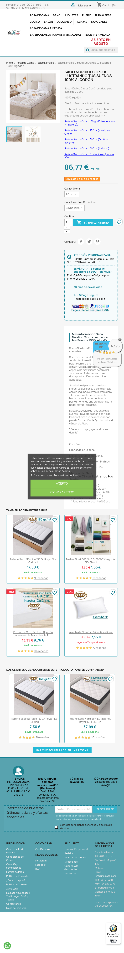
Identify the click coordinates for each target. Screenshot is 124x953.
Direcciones (71, 861)
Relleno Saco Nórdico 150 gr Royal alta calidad (33, 561)
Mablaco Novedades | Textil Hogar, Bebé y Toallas (18, 896)
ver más (111, 365)
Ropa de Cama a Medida (46, 28)
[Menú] (119, 925)
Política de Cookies (16, 884)
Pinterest (97, 241)
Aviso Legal (12, 888)
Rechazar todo (62, 492)
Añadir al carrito (93, 222)
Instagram (40, 860)
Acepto (62, 483)
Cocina (35, 22)
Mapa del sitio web (16, 907)
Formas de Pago (15, 871)
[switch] (113, 941)
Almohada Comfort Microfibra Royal (91, 632)
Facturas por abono (75, 857)
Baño (57, 15)
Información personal (76, 849)
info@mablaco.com (105, 875)
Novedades (99, 22)
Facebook (40, 864)
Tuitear (89, 241)
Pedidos (68, 853)
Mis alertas (70, 873)
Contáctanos (13, 903)
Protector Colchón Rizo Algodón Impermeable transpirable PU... (33, 633)
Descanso (64, 22)
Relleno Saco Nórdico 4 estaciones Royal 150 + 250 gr (90, 720)
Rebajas (81, 22)
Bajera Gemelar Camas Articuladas (56, 34)
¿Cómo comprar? (15, 880)
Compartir (81, 241)
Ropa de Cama (39, 15)
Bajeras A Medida (97, 34)
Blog (37, 868)
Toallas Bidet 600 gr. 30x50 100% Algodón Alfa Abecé (91, 561)
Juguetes (71, 15)
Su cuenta (71, 843)
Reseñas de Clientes (101, 347)
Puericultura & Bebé (96, 15)
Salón (48, 22)
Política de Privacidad (17, 876)
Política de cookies (41, 475)
